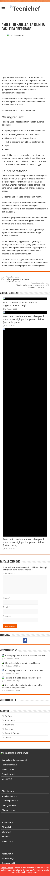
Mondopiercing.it (9, 796)
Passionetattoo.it (9, 764)
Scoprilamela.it (8, 774)
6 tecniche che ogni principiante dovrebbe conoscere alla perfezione (22, 686)
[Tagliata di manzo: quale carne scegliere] (3, 678)
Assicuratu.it (7, 854)
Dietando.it (6, 827)
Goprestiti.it (7, 779)
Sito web (7, 616)
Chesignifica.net (9, 805)
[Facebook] (25, 640)
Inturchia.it (6, 832)
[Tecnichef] (25, 8)
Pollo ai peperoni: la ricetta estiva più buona (17, 279)
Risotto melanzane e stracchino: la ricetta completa (30, 285)
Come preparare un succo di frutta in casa (24, 670)
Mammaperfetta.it (10, 800)
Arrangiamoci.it (8, 863)
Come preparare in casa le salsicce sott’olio (25, 655)
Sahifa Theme (7, 868)
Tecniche (9, 729)
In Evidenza (10, 720)
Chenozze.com (9, 810)
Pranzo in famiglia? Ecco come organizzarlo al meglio (20, 304)
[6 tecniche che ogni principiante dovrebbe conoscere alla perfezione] (3, 685)
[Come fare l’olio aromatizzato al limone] (3, 663)
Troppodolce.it (8, 769)
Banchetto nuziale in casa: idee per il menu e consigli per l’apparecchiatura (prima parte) (23, 542)
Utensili (8, 737)
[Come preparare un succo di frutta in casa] (3, 670)
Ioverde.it (6, 836)
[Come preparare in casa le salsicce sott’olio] (3, 655)
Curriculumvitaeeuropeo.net (14, 760)
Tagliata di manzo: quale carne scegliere (23, 678)
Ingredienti (9, 724)
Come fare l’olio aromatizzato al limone (22, 663)
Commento (9, 573)
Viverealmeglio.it (9, 858)
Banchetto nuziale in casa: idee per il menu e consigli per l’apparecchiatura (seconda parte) (23, 319)
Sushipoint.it (7, 841)
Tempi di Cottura (12, 733)
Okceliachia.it (8, 791)
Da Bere (8, 716)
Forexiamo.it (7, 822)
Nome (6, 598)
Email (6, 607)
